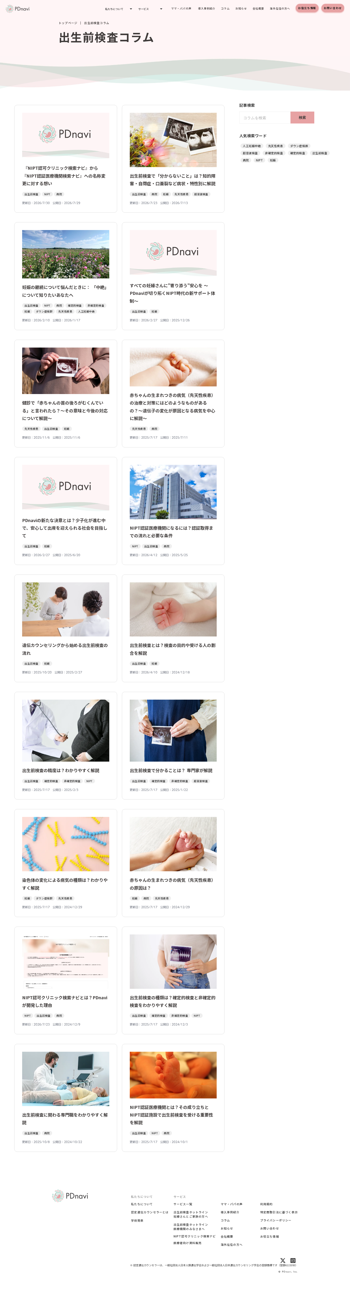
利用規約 (266, 1204)
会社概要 (258, 8)
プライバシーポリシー (276, 1220)
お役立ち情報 (307, 8)
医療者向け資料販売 (188, 1242)
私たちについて (142, 1204)
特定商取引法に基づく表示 (279, 1212)
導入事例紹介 (206, 8)
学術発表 (137, 1220)
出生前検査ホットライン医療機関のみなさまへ (191, 1226)
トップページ (68, 22)
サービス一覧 (183, 1204)
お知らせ (241, 8)
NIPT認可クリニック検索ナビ (195, 1236)
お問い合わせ (333, 8)
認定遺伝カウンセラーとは (150, 1212)
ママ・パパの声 (181, 8)
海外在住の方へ (280, 8)
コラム (225, 8)
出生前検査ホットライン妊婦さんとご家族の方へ (191, 1214)
